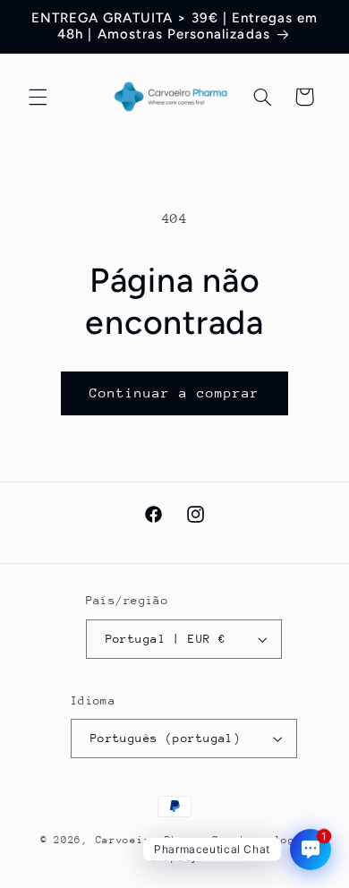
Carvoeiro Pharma (151, 840)
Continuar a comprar (174, 392)
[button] (37, 96)
